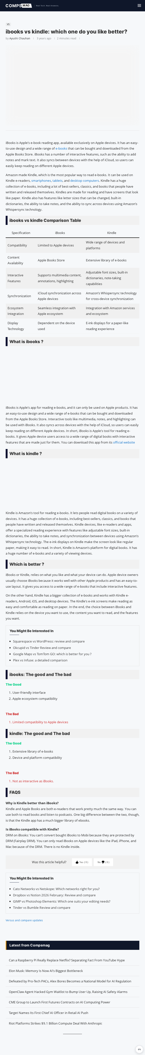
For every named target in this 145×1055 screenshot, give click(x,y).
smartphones (41, 180)
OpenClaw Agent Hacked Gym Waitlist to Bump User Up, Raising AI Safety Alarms (68, 992)
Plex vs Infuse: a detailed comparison (40, 660)
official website (124, 442)
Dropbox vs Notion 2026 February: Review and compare (54, 895)
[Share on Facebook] (71, 135)
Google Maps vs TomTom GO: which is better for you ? (52, 654)
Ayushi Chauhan (19, 38)
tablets (57, 180)
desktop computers (84, 180)
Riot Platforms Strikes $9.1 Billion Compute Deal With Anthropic (55, 1023)
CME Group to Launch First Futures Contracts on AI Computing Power (59, 1002)
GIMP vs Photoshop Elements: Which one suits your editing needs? (61, 901)
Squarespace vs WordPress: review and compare (49, 641)
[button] (139, 1049)
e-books (62, 148)
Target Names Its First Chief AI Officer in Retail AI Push (48, 1013)
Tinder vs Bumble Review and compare (41, 907)
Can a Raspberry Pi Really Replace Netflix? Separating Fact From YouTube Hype (67, 960)
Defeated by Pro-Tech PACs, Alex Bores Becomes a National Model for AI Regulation (70, 981)
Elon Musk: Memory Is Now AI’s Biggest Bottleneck (46, 971)
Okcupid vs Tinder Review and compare (42, 648)
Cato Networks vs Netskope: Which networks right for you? (56, 889)
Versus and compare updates (24, 920)
